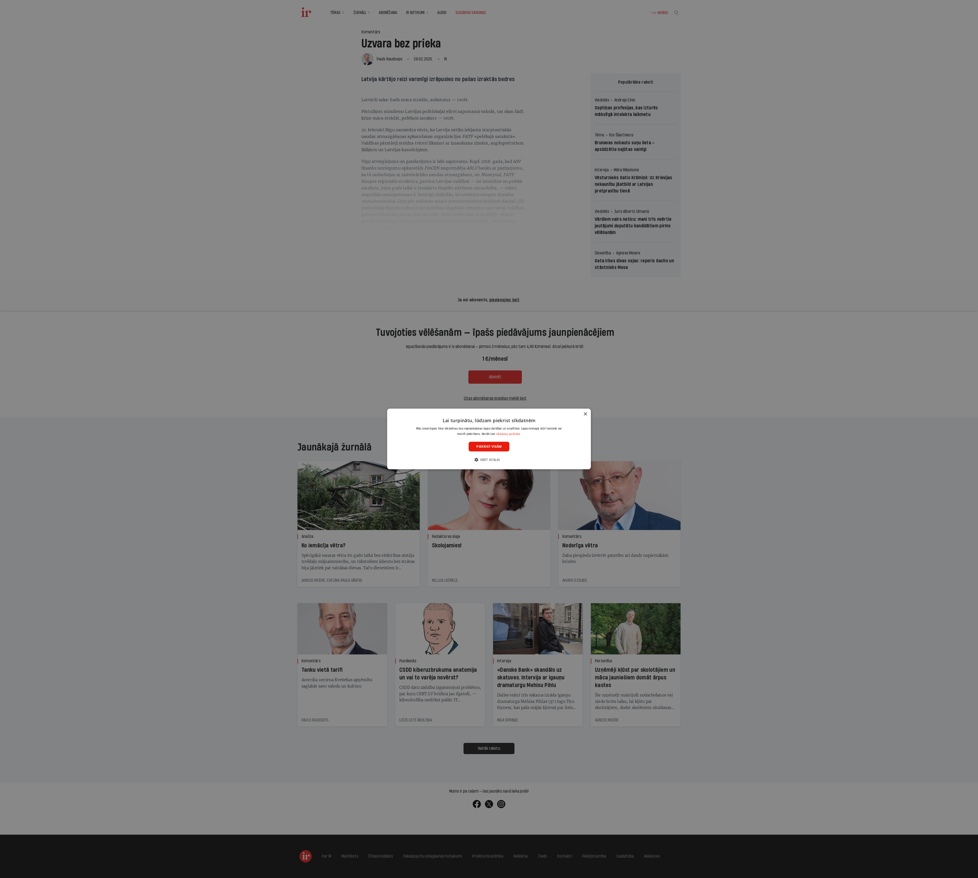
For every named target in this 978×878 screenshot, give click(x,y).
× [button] (585, 414)
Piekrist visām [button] (489, 446)
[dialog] (489, 439)
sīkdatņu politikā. (508, 434)
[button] (489, 460)
